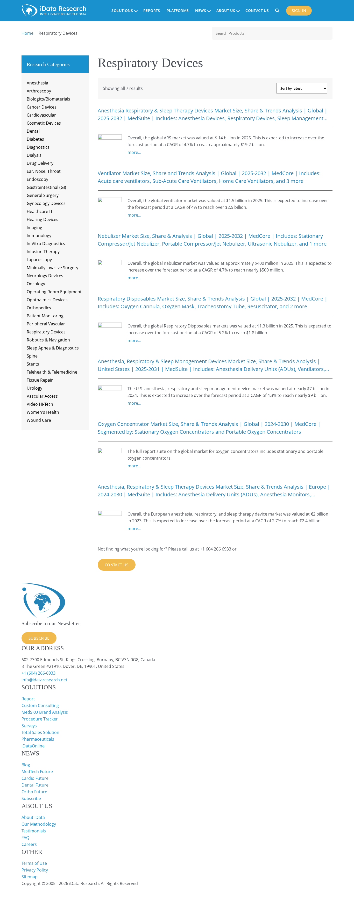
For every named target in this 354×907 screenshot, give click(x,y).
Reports (151, 10)
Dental (33, 131)
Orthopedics (39, 308)
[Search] (328, 33)
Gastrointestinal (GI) (46, 187)
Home (27, 33)
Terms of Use (34, 863)
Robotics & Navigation (48, 340)
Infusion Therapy (43, 251)
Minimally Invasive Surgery (52, 267)
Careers (29, 844)
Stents (33, 364)
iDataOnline (33, 746)
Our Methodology (39, 824)
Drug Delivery (40, 163)
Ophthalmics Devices (47, 300)
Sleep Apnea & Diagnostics (53, 348)
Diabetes (35, 139)
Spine (32, 356)
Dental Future (35, 785)
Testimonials (34, 831)
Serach (278, 10)
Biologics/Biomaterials (48, 99)
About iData (33, 817)
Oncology (36, 284)
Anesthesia (37, 83)
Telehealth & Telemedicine (52, 372)
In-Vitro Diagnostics (46, 243)
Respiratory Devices (46, 332)
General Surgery (43, 195)
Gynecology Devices (46, 203)
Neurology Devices (45, 275)
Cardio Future (35, 778)
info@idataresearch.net (44, 680)
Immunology (39, 235)
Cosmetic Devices (44, 123)
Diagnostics (38, 147)
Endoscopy (37, 179)
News (200, 10)
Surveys (29, 726)
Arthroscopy (39, 91)
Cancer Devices (41, 107)
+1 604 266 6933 (216, 549)
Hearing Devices (42, 219)
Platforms (178, 10)
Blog (26, 765)
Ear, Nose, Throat (44, 171)
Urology (34, 388)
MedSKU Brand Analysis (45, 712)
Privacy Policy (35, 870)
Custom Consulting (40, 705)
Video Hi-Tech (40, 404)
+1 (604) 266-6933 (38, 673)
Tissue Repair (40, 380)
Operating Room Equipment (54, 292)
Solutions (122, 10)
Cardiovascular (41, 115)
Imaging (34, 227)
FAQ (25, 837)
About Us (225, 10)
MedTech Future (37, 771)
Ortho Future (34, 792)
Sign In (299, 10)
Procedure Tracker (40, 719)
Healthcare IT (40, 211)
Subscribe (39, 638)
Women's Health (43, 412)
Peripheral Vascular (46, 324)
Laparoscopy (39, 259)
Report (28, 699)
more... (134, 152)
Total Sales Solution (40, 732)
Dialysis (34, 155)
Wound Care (39, 420)
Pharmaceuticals (38, 739)
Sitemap (30, 877)
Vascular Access (42, 396)
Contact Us (257, 10)
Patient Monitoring (45, 316)
